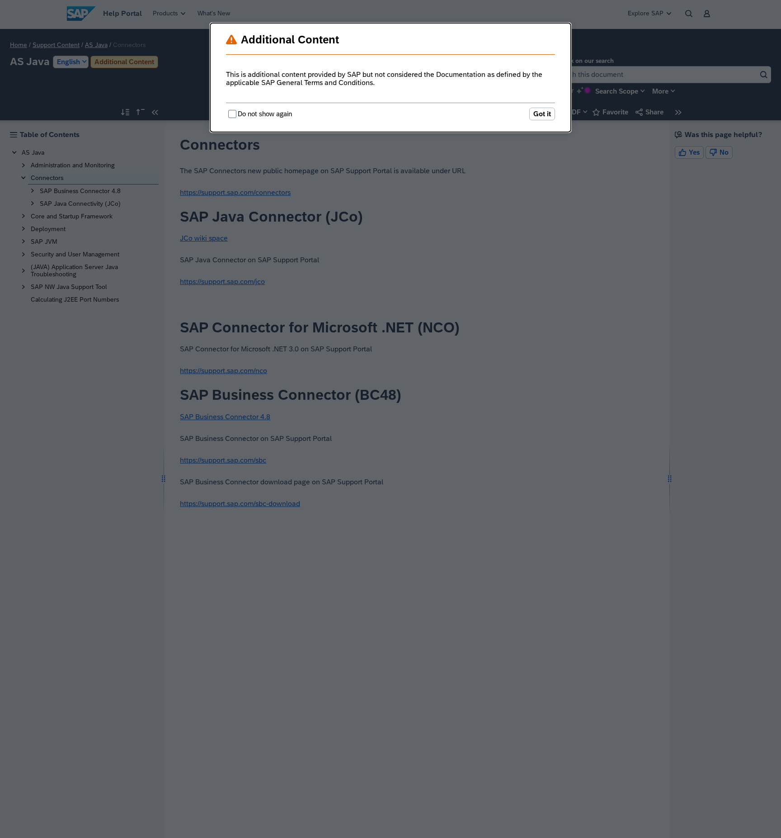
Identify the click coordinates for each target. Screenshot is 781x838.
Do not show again (265, 114)
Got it (542, 114)
